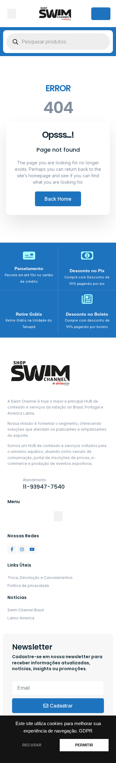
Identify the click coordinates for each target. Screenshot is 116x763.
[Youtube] (32, 549)
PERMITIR (84, 745)
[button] (11, 14)
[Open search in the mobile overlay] (58, 41)
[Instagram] (22, 549)
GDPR (85, 730)
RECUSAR (31, 745)
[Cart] (100, 13)
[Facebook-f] (11, 549)
